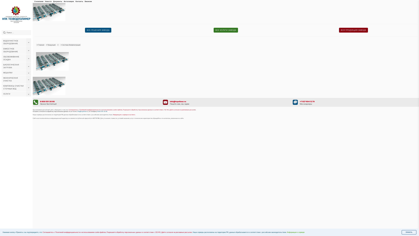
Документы (57, 1)
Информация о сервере (296, 232)
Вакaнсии (88, 1)
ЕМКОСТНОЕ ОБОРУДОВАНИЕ (10, 50)
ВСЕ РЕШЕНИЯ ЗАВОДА (98, 30)
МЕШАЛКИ (7, 73)
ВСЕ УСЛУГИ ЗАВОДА (225, 30)
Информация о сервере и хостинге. (124, 114)
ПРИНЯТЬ (409, 232)
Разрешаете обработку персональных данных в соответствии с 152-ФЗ (134, 232)
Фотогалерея (69, 1)
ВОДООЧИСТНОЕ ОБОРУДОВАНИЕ (10, 42)
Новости (48, 1)
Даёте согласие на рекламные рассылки (176, 232)
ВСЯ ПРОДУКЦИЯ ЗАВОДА (353, 30)
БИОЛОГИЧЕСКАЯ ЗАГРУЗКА (11, 66)
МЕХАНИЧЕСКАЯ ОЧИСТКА (10, 79)
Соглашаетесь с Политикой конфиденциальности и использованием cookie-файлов (95, 110)
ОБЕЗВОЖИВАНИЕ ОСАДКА (11, 58)
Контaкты (79, 1)
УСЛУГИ (6, 94)
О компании (38, 1)
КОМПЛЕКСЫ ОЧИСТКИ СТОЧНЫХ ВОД (13, 87)
